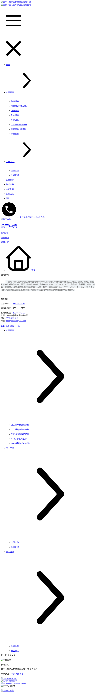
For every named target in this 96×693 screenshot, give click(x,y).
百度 (2, 326)
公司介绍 (5, 233)
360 (7, 326)
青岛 (22, 674)
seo (19, 326)
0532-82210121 (12, 318)
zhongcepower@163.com (16, 321)
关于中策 (9, 226)
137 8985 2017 (19, 303)
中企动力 (15, 674)
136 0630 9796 (19, 313)
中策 (12, 326)
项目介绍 (5, 242)
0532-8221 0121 (31, 217)
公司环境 (5, 238)
